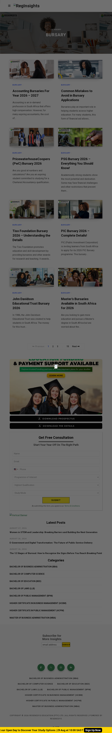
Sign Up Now (93, 730)
